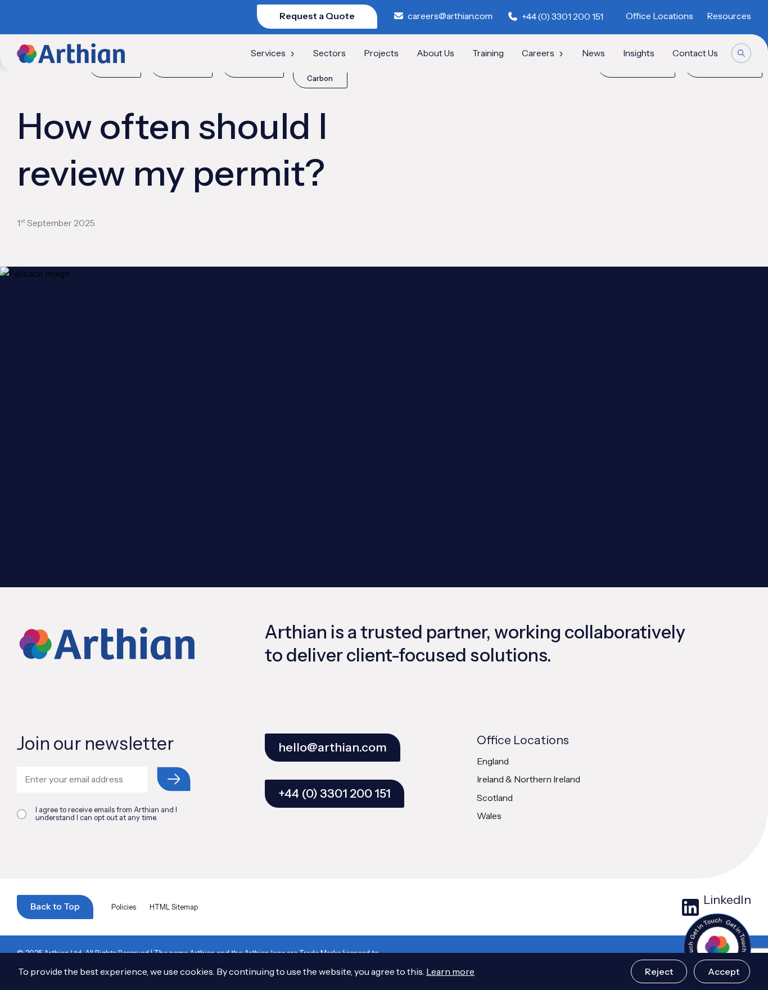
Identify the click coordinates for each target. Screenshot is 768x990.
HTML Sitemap (174, 907)
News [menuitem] (593, 53)
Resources (729, 16)
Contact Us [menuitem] (695, 53)
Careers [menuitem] (538, 53)
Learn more (450, 971)
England (493, 761)
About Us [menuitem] (435, 53)
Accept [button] (723, 971)
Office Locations (659, 16)
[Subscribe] (173, 779)
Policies (123, 907)
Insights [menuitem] (638, 53)
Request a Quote (317, 16)
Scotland (495, 798)
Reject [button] (659, 971)
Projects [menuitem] (381, 53)
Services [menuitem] (268, 53)
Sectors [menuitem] (329, 53)
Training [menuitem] (488, 53)
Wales (489, 816)
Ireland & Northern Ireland (528, 779)
